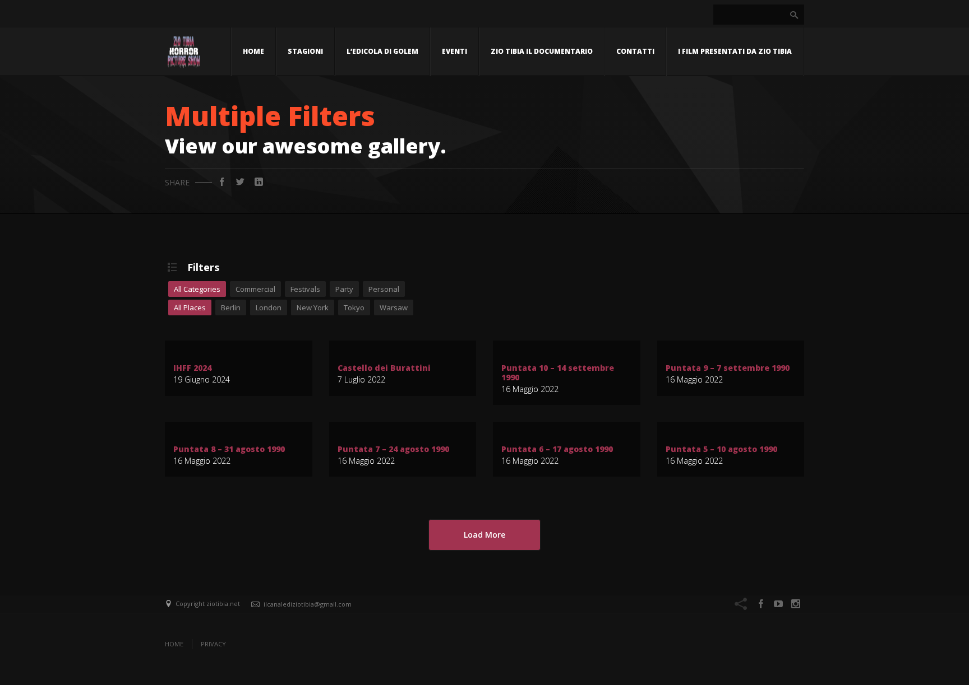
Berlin (231, 307)
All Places (190, 307)
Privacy (213, 644)
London (269, 307)
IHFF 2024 (192, 368)
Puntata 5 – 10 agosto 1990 (721, 449)
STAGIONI (305, 51)
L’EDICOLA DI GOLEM (382, 51)
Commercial (255, 289)
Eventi (454, 51)
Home (253, 51)
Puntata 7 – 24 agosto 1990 (393, 449)
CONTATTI (635, 51)
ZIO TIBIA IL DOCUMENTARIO (542, 51)
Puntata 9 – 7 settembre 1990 (728, 368)
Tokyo (354, 307)
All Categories (197, 289)
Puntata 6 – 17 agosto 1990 (557, 449)
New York (313, 307)
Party (344, 289)
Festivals (305, 289)
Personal (383, 289)
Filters (203, 267)
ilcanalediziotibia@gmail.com (308, 604)
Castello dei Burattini (384, 368)
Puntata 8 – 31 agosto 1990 (229, 449)
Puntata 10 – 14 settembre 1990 (557, 373)
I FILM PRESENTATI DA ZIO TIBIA (735, 51)
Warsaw (394, 307)
